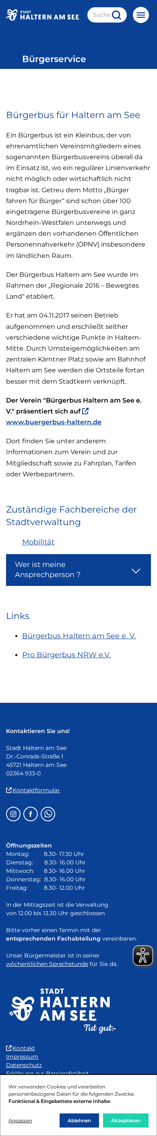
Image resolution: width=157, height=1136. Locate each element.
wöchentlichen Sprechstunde (47, 964)
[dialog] (78, 1105)
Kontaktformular (36, 790)
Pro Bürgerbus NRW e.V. (66, 654)
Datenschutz (24, 1065)
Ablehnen (79, 1120)
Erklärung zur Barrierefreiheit (47, 1073)
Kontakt (23, 1048)
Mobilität (38, 542)
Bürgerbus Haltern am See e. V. (79, 635)
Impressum (22, 1056)
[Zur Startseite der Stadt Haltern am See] (42, 15)
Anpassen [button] (20, 1120)
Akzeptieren (125, 1120)
